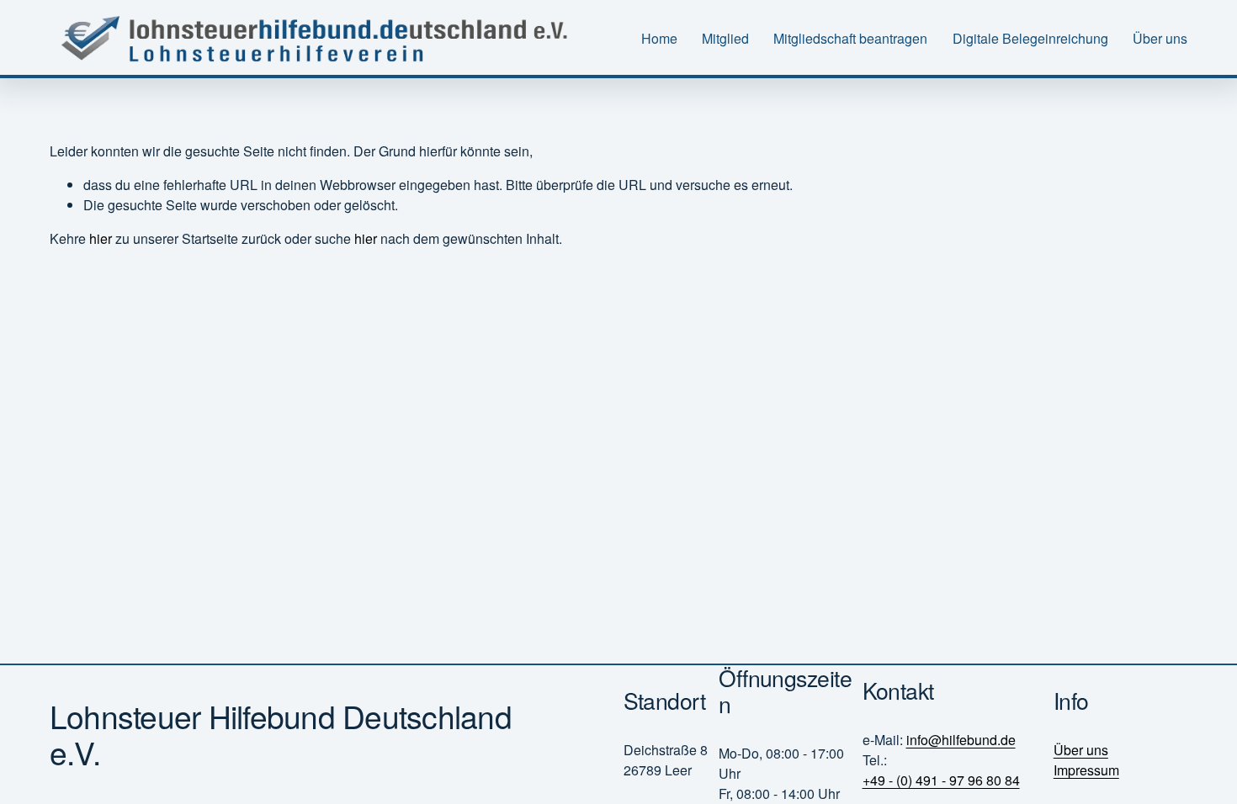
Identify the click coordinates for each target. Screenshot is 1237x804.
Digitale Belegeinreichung (1030, 38)
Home (659, 38)
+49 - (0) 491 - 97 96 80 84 (941, 780)
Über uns (1160, 38)
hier (100, 238)
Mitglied (725, 38)
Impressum (1086, 770)
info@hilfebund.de (961, 739)
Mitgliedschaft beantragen (850, 38)
